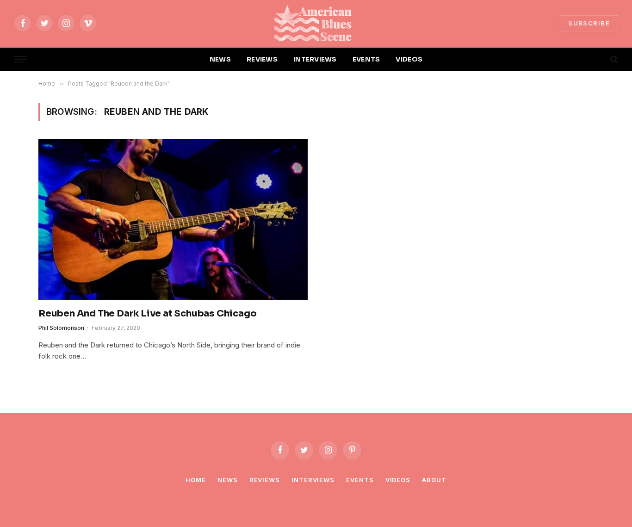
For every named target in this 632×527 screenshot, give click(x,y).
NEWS (220, 59)
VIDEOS (409, 59)
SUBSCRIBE (589, 23)
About (434, 480)
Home (196, 480)
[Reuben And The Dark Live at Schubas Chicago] (173, 219)
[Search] (613, 59)
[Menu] (20, 59)
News (227, 480)
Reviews (264, 480)
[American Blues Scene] (316, 23)
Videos (397, 480)
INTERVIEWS (315, 59)
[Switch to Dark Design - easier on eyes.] (598, 59)
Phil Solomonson (61, 327)
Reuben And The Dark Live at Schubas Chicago (147, 313)
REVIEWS (262, 59)
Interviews (313, 480)
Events (359, 480)
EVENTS (366, 59)
